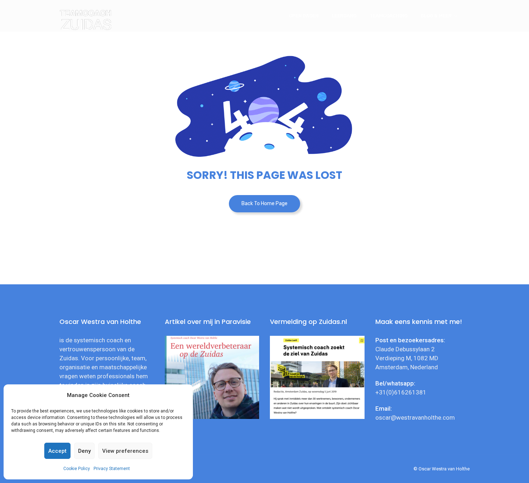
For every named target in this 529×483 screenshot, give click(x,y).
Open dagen (303, 15)
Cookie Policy (76, 468)
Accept (57, 451)
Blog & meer (436, 15)
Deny (84, 451)
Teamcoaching (388, 15)
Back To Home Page (264, 203)
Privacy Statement (112, 468)
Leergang (344, 15)
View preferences (125, 451)
